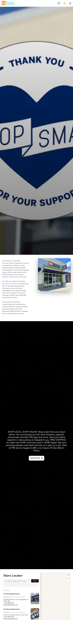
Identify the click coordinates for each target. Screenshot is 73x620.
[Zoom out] (68, 578)
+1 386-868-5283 (8, 603)
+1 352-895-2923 (8, 617)
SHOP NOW (35, 458)
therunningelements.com (10, 605)
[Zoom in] (68, 575)
